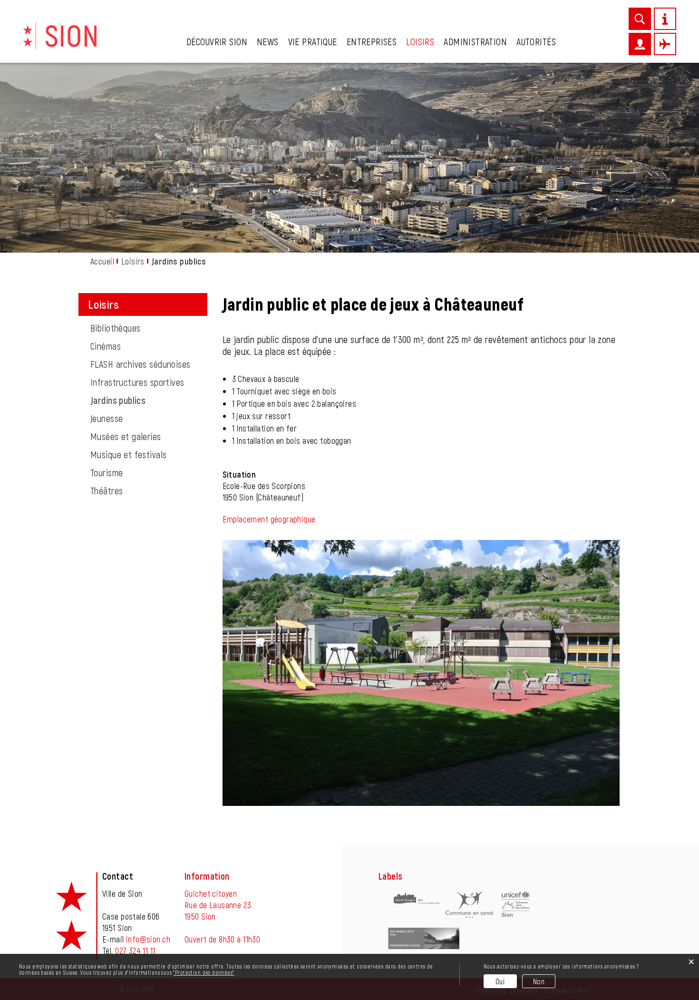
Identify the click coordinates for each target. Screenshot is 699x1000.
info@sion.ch (148, 939)
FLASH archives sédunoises (140, 364)
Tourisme (106, 472)
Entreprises (372, 41)
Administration (475, 41)
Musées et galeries (125, 436)
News (268, 41)
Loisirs (420, 41)
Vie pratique (312, 41)
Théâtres (106, 490)
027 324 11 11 (135, 950)
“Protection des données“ (203, 972)
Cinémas (105, 346)
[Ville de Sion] (60, 34)
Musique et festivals (128, 454)
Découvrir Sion (216, 41)
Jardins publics (142, 400)
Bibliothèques (115, 327)
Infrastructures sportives (137, 382)
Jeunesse (106, 418)
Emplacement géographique (269, 519)
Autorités (536, 41)
